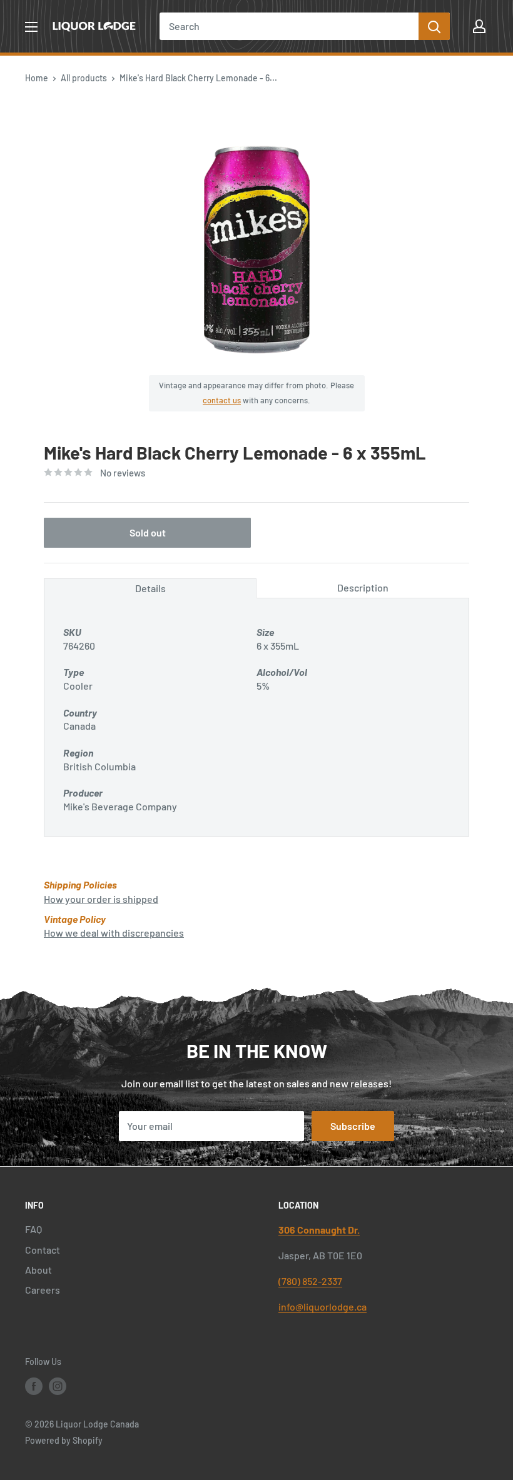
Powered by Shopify (64, 1440)
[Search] (434, 26)
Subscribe (352, 1126)
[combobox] (289, 26)
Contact (42, 1250)
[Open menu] (31, 27)
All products (84, 78)
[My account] (479, 26)
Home (36, 78)
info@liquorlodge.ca (322, 1306)
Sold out (148, 532)
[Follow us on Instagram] (57, 1386)
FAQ (33, 1229)
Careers (42, 1290)
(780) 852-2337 (310, 1281)
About (38, 1270)
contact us (222, 400)
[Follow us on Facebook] (34, 1386)
